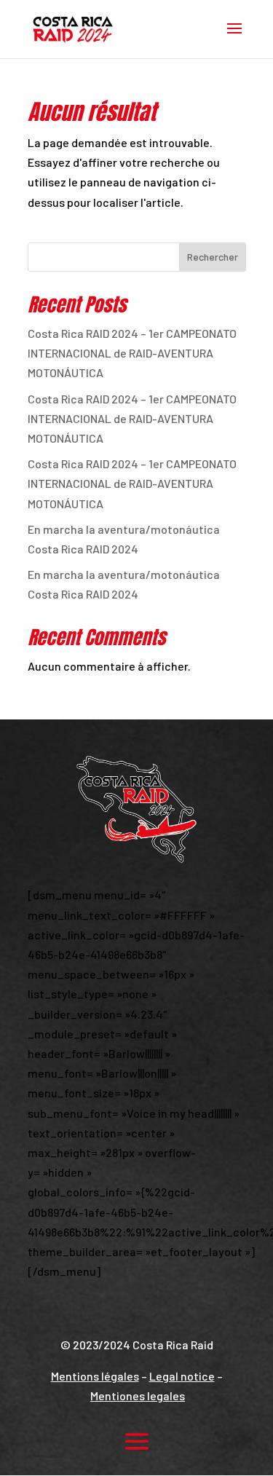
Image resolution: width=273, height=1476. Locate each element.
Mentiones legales (137, 1395)
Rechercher (212, 256)
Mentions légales (95, 1376)
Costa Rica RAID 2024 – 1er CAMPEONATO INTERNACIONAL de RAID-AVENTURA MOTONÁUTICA (132, 352)
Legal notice (182, 1376)
